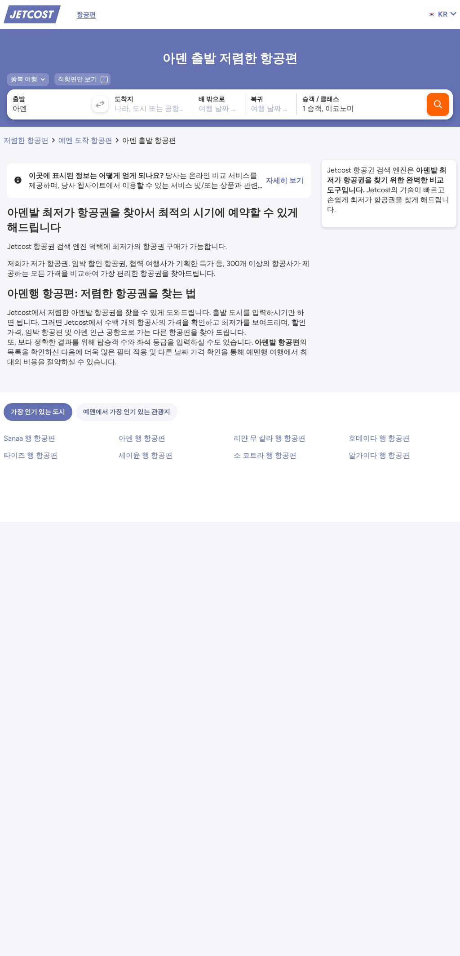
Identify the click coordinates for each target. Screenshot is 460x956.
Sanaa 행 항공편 (29, 438)
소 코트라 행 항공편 (265, 455)
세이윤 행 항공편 (145, 455)
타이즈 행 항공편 (31, 455)
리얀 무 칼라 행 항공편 (269, 438)
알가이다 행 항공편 (379, 455)
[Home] (32, 13)
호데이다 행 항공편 (379, 438)
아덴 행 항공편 (142, 438)
